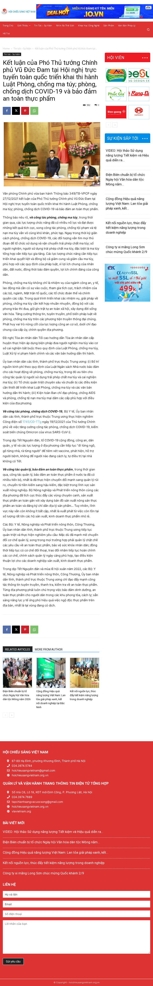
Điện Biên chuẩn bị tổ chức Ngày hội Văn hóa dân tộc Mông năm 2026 (16, 695)
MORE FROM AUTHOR (49, 649)
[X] (16, 111)
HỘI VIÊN (115, 57)
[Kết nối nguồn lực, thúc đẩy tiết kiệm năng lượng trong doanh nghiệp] (84, 673)
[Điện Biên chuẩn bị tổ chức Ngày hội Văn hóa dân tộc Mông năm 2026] (17, 673)
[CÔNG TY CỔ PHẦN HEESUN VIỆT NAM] (139, 76)
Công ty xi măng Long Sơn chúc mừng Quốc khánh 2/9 (43, 873)
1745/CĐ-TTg (32, 422)
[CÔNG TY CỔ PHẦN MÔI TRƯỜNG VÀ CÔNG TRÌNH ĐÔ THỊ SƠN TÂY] (116, 76)
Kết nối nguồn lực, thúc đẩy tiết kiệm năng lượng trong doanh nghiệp (84, 695)
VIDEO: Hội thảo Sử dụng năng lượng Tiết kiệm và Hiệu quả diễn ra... (127, 155)
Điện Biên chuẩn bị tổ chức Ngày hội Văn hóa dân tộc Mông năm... (125, 179)
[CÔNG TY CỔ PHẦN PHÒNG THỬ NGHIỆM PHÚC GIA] (116, 94)
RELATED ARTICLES (17, 649)
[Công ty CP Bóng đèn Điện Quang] (116, 112)
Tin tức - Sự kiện (22, 48)
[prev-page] (5, 715)
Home (6, 48)
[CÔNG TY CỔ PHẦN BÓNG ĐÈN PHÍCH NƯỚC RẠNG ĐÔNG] (139, 94)
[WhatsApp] (34, 111)
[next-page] (11, 715)
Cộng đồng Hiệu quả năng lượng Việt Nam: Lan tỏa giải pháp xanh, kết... (127, 203)
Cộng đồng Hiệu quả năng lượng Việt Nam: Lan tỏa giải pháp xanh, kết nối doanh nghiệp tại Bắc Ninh (51, 699)
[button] (148, 29)
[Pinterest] (25, 111)
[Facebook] (7, 111)
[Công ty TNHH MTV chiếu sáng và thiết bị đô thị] (139, 112)
